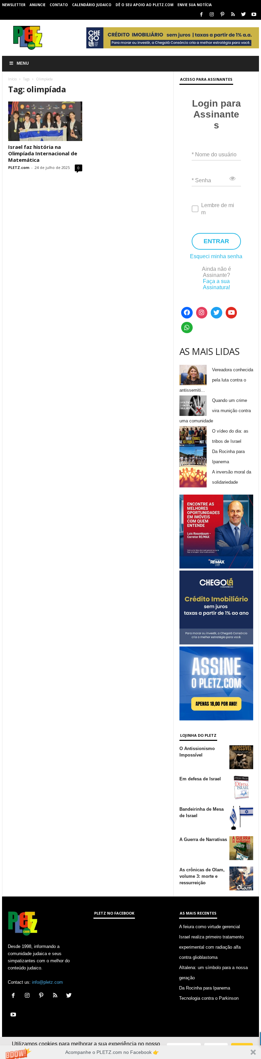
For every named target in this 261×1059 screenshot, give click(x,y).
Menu (23, 63)
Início (12, 79)
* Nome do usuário (214, 154)
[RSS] (233, 15)
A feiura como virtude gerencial (209, 926)
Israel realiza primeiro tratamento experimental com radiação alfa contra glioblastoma (211, 947)
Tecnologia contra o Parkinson (209, 998)
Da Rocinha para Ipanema (204, 988)
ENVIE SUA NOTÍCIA (194, 4)
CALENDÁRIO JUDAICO (91, 4)
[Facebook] (201, 15)
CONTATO (59, 4)
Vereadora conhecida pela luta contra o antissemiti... (216, 380)
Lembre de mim (217, 208)
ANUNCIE (38, 4)
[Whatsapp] (186, 327)
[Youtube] (254, 15)
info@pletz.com (47, 982)
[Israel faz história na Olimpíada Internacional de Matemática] (45, 121)
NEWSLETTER (13, 4)
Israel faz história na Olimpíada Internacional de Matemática (42, 153)
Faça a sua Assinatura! (216, 284)
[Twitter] (243, 15)
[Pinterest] (222, 15)
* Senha (201, 180)
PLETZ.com (18, 167)
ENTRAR (216, 241)
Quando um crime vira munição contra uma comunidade (215, 410)
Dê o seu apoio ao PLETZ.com (144, 4)
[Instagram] (212, 15)
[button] (130, 1052)
